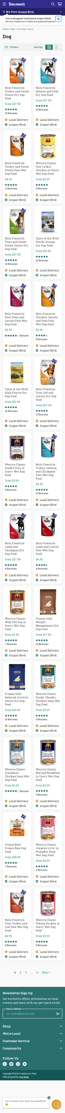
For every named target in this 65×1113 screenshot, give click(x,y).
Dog (12, 29)
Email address (13, 1009)
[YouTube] (25, 1064)
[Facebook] (5, 1064)
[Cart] (59, 4)
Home (5, 29)
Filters (14, 47)
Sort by (38, 47)
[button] (56, 1104)
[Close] (58, 19)
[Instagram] (18, 1064)
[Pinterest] (11, 1064)
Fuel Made (24, 1077)
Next (45, 972)
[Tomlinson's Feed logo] (17, 4)
